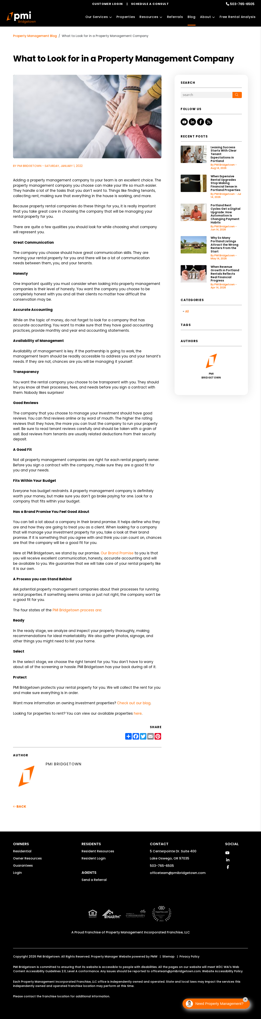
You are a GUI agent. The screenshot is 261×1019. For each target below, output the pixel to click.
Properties (125, 17)
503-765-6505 (242, 4)
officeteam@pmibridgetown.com (178, 873)
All (187, 311)
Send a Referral (94, 879)
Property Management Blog (35, 36)
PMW (153, 956)
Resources (148, 17)
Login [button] (17, 872)
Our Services (96, 17)
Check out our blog (133, 703)
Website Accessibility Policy (222, 971)
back (21, 806)
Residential (22, 851)
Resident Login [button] (94, 858)
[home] (21, 17)
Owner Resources (27, 858)
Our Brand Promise (117, 553)
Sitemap (168, 956)
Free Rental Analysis (238, 17)
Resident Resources (98, 851)
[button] (184, 121)
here (138, 713)
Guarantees (23, 865)
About (205, 17)
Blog (192, 17)
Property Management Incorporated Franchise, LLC (148, 932)
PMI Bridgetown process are (77, 610)
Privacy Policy (189, 956)
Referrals (175, 17)
